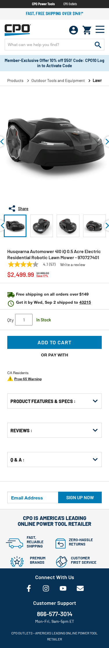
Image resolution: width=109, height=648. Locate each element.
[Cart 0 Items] (87, 30)
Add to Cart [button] (54, 342)
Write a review (72, 265)
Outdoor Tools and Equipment (58, 80)
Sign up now (80, 497)
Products (15, 80)
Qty (10, 320)
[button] (15, 225)
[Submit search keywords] (98, 44)
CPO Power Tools (43, 4)
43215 (85, 302)
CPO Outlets (70, 4)
